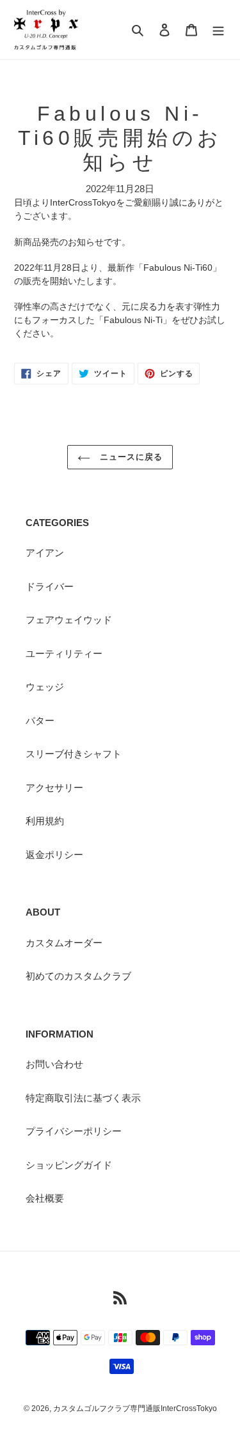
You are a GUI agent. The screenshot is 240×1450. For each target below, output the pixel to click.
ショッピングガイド (69, 1164)
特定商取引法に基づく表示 (83, 1097)
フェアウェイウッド (69, 619)
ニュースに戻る (130, 457)
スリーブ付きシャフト (74, 753)
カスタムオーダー (64, 942)
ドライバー (50, 586)
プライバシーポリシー (74, 1131)
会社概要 (45, 1198)
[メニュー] (218, 29)
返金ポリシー (54, 854)
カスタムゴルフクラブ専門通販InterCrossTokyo (135, 1408)
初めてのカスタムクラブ (78, 975)
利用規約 (45, 820)
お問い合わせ (54, 1064)
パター (40, 720)
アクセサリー (54, 787)
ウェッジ (45, 686)
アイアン (45, 552)
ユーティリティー (64, 653)
